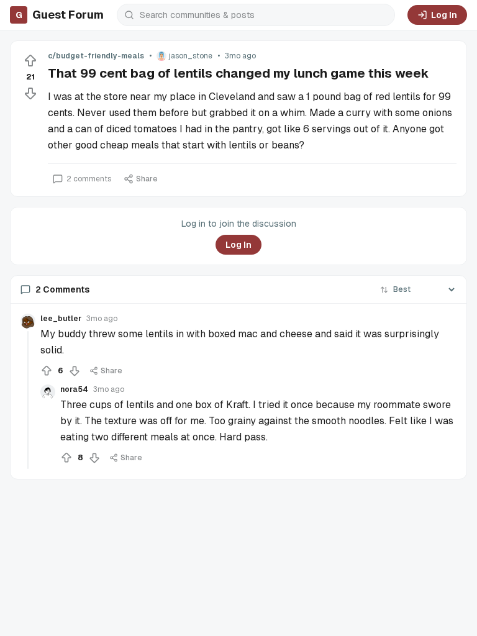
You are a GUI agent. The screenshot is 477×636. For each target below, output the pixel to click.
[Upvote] (30, 61)
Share (147, 179)
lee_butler (60, 319)
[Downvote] (30, 93)
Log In (444, 14)
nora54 (74, 389)
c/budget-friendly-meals (96, 56)
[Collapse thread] (28, 400)
